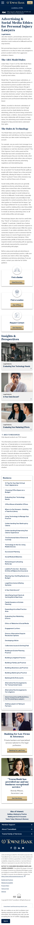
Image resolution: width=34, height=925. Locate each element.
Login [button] (30, 2)
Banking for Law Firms (17, 750)
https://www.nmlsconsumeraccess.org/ (13, 876)
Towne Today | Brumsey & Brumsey (17, 819)
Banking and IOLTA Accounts (17, 817)
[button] (2, 3)
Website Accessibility (7, 883)
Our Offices (17, 305)
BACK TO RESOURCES (12, 435)
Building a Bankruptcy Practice (17, 814)
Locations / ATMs (17, 8)
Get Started (17, 328)
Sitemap (3, 891)
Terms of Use (5, 888)
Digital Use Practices (7, 880)
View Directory (17, 282)
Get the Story (17, 798)
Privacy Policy (5, 885)
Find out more (24, 916)
